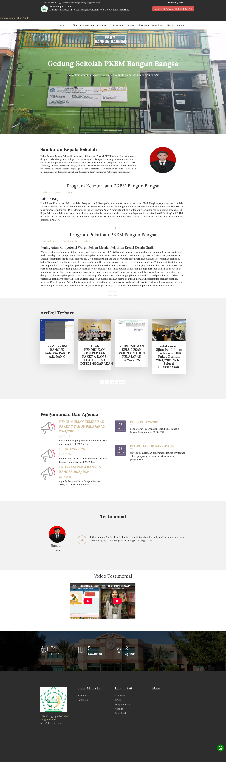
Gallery (169, 25)
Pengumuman (122, 704)
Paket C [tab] (70, 192)
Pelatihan (102, 25)
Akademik (120, 695)
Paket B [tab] (58, 192)
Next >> (120, 382)
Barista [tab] (86, 241)
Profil (72, 25)
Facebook (83, 695)
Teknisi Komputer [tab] (69, 241)
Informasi (142, 25)
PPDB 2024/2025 (72, 449)
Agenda (119, 708)
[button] (17, 81)
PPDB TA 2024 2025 (144, 422)
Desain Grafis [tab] (49, 241)
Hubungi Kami (176, 2)
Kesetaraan (86, 25)
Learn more (113, 86)
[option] (113, 540)
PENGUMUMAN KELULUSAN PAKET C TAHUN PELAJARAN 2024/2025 (82, 426)
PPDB (118, 699)
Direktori (116, 25)
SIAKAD (130, 25)
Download (157, 25)
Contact (180, 25)
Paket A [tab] (46, 192)
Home (63, 25)
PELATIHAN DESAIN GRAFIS (152, 446)
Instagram (83, 699)
